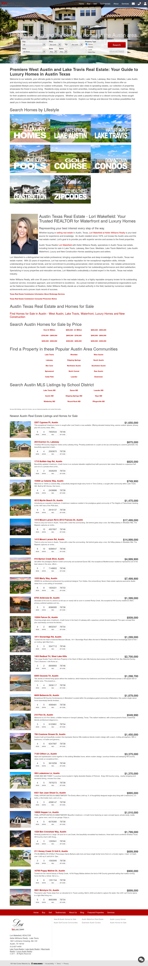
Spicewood (49, 371)
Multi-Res (91, 52)
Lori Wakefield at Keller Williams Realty (107, 232)
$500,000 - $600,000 (98, 335)
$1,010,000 (131, 812)
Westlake (74, 354)
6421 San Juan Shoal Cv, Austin (50, 793)
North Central (74, 371)
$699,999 (132, 851)
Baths (61, 48)
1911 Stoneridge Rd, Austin (47, 637)
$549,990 (132, 715)
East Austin (98, 371)
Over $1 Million (49, 330)
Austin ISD (49, 396)
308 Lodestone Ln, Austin (47, 773)
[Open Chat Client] (141, 960)
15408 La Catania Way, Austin (48, 481)
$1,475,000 (131, 500)
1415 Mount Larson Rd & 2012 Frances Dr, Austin (58, 520)
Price (51, 41)
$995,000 (132, 793)
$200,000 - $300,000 (98, 341)
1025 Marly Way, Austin (45, 578)
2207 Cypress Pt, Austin (46, 422)
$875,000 (132, 442)
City (23, 41)
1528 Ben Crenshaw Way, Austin (50, 831)
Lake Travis (49, 354)
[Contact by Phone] (139, 3)
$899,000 (132, 890)
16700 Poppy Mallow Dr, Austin (49, 870)
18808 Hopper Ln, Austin (46, 812)
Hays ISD (98, 396)
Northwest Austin (74, 365)
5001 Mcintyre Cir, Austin (46, 890)
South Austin (98, 360)
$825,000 (132, 461)
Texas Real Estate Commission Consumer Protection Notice (33, 299)
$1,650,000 (131, 422)
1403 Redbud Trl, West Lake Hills (50, 656)
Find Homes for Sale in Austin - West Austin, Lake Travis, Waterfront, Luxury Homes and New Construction (67, 315)
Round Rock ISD (74, 401)
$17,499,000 (130, 520)
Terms (59, 963)
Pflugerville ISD (99, 401)
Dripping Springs (74, 360)
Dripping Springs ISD (74, 396)
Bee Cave (49, 365)
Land (90, 49)
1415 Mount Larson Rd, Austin (49, 539)
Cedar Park (49, 377)
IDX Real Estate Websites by (20, 963)
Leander (74, 377)
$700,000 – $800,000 (49, 335)
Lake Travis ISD (49, 390)
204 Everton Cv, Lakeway (46, 442)
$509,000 (132, 617)
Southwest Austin (99, 365)
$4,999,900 (131, 559)
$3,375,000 (131, 754)
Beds (51, 48)
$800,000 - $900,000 (98, 330)
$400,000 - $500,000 (49, 341)
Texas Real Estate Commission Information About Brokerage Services (37, 294)
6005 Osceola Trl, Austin (46, 676)
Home (90, 44)
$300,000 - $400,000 (74, 341)
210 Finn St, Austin (43, 715)
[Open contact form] (133, 3)
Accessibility (49, 963)
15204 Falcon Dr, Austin (46, 617)
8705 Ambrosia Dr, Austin (47, 598)
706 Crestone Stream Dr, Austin (49, 734)
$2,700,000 (131, 656)
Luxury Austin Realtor (24, 951)
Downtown (98, 377)
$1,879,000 (131, 695)
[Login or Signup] (145, 3)
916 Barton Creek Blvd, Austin (49, 559)
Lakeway (49, 360)
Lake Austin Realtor (32, 949)
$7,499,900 (131, 578)
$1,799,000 (131, 831)
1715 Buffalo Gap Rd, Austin (48, 461)
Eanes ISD (74, 390)
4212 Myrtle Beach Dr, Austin (48, 500)
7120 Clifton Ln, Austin (45, 754)
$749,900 (132, 481)
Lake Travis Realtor (17, 949)
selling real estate (65, 232)
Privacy (66, 963)
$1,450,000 (131, 734)
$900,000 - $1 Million (74, 330)
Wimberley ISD (49, 401)
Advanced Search (116, 51)
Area (24, 48)
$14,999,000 (130, 539)
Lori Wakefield (65, 244)
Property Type (90, 41)
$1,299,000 (131, 637)
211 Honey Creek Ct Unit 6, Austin (51, 851)
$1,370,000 (131, 773)
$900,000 (132, 870)
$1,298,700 (131, 676)
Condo (90, 47)
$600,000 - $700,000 (74, 335)
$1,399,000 (131, 598)
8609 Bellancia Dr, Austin (46, 695)
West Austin (98, 354)
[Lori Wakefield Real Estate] (18, 924)
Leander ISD (98, 390)
